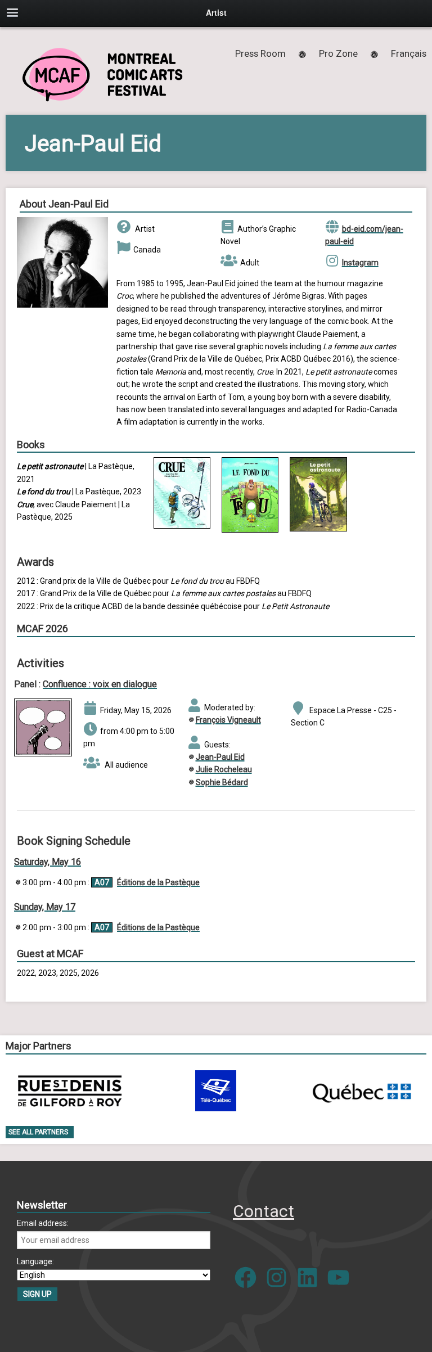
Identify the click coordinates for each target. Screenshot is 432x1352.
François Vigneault (228, 719)
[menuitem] (408, 53)
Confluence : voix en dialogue (100, 684)
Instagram (360, 262)
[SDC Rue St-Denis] (70, 1090)
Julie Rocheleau (224, 769)
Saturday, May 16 (47, 862)
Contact (263, 1211)
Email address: (43, 1223)
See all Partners (38, 1132)
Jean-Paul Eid (220, 756)
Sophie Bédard (222, 782)
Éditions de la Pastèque (158, 882)
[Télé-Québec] (215, 1090)
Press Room (260, 53)
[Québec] (361, 1090)
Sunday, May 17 (44, 907)
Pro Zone (338, 53)
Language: (35, 1261)
